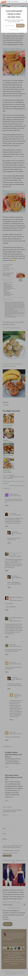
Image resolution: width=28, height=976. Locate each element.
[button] (14, 1)
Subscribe (20, 25)
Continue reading (14, 29)
